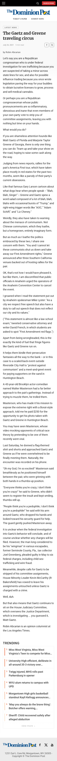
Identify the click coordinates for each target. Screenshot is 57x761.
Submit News (37, 19)
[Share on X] (52, 45)
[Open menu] (4, 3)
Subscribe (48, 3)
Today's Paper (20, 19)
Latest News (11, 28)
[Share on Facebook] (46, 45)
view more (27, 725)
